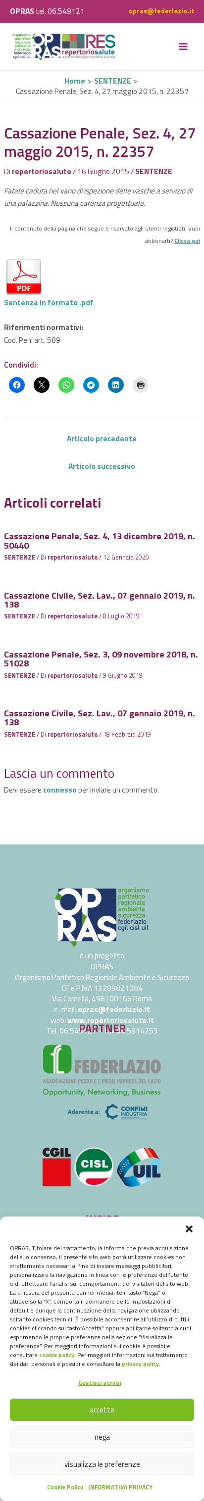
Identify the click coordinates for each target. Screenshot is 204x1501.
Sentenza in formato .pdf (49, 302)
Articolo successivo (101, 466)
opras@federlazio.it (161, 11)
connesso (60, 790)
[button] (189, 1229)
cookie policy (56, 1355)
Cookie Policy (65, 1487)
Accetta (102, 1409)
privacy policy (140, 1363)
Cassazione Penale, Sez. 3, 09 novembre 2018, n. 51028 (101, 658)
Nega (102, 1437)
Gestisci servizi (99, 1382)
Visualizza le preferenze (102, 1464)
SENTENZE (153, 171)
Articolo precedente (102, 438)
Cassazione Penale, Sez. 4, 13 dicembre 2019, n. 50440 (99, 540)
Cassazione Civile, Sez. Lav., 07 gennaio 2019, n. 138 (99, 599)
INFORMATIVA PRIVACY (120, 1487)
